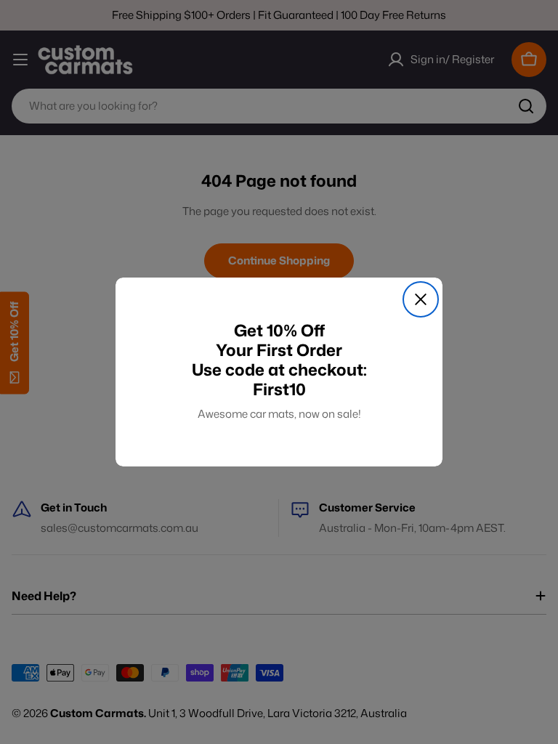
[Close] (420, 299)
